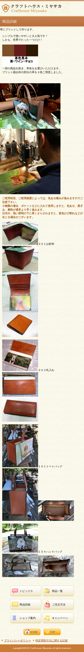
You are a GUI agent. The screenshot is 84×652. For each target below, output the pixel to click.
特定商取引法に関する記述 (51, 640)
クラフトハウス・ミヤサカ (36, 8)
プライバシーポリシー (17, 640)
